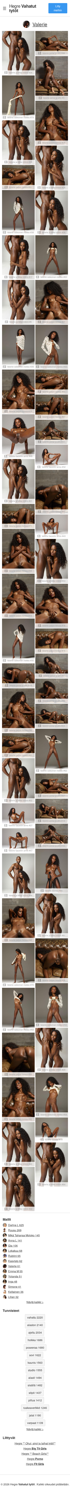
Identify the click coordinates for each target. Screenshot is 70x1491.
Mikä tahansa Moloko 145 (24, 1235)
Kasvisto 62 (15, 1261)
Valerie (39, 24)
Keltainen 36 (15, 1292)
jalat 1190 (35, 1415)
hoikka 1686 (35, 1340)
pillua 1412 (35, 1400)
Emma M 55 (15, 1271)
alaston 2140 (35, 1325)
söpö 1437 (35, 1393)
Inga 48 (12, 1281)
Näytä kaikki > (35, 1302)
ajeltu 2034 (35, 1332)
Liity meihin (58, 8)
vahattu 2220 (35, 1317)
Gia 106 (13, 1246)
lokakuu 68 (15, 1251)
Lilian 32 (13, 1297)
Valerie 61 (14, 1266)
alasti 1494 (35, 1378)
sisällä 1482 (35, 1385)
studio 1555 (35, 1370)
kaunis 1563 (35, 1363)
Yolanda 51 (15, 1276)
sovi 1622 (35, 1355)
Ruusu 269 (14, 1230)
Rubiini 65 (14, 1256)
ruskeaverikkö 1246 (35, 1408)
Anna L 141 (15, 1240)
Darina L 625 (16, 1225)
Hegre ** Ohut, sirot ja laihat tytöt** (35, 1443)
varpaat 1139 (35, 1423)
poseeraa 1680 (35, 1347)
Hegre (22, 8)
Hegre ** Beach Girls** (35, 1454)
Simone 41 (14, 1287)
